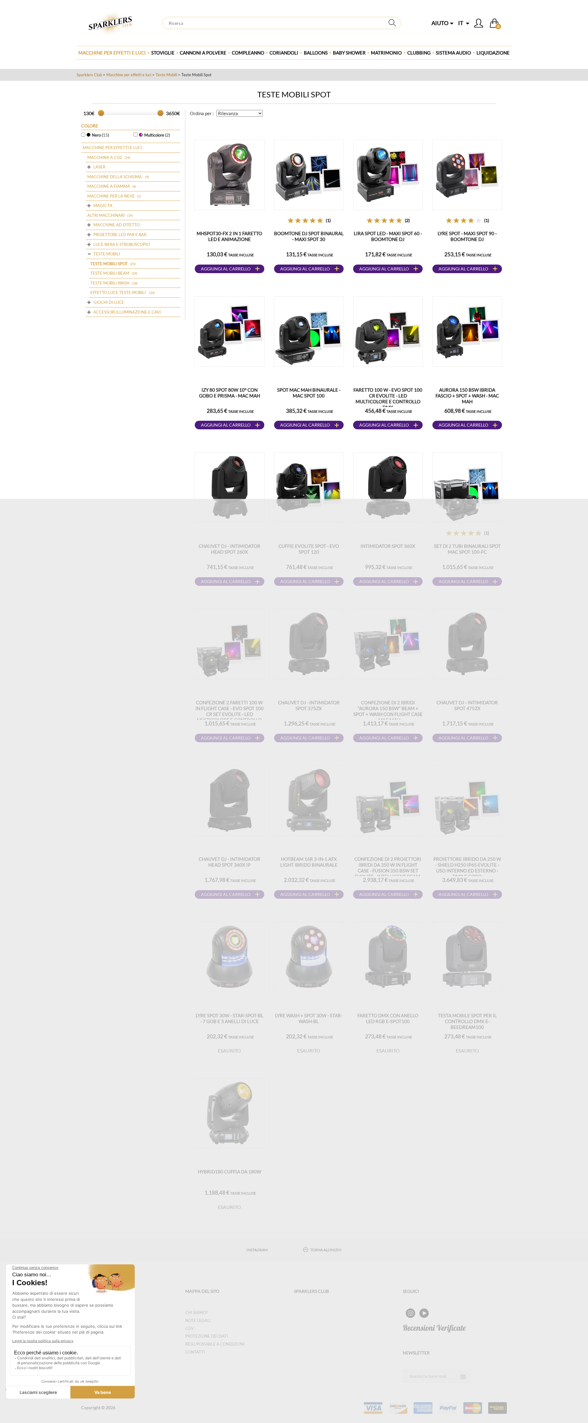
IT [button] (461, 23)
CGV (189, 1328)
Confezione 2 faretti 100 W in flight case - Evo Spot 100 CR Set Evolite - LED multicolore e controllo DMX (229, 714)
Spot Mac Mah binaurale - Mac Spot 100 (309, 392)
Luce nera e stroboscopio (121, 244)
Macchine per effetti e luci (112, 52)
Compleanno (248, 52)
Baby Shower (349, 52)
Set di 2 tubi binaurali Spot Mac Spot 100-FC (467, 549)
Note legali (198, 1320)
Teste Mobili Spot (109, 263)
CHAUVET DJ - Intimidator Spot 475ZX (467, 705)
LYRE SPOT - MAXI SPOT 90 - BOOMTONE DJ (467, 236)
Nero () (100, 135)
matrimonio (386, 52)
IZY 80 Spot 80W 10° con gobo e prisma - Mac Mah (229, 392)
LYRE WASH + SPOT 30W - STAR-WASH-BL (308, 1018)
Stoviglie (163, 52)
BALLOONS (316, 52)
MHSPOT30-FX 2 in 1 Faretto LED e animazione (229, 236)
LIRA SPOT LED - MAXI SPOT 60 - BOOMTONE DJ (388, 236)
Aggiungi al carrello (226, 268)
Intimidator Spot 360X (387, 546)
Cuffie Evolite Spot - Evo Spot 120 (308, 549)
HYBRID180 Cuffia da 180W (229, 1171)
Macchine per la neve (111, 196)
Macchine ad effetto (116, 224)
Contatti (195, 1352)
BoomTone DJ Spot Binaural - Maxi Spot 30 (309, 236)
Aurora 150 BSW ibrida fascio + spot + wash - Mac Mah (467, 395)
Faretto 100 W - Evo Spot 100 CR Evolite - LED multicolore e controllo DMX (387, 398)
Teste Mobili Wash (110, 282)
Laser (99, 166)
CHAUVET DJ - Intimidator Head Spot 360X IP (229, 862)
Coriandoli (284, 52)
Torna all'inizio (325, 1250)
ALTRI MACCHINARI (106, 215)
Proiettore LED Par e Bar (119, 234)
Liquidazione (493, 52)
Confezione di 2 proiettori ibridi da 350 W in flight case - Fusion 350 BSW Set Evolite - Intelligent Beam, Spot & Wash (387, 870)
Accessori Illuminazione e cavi (127, 312)
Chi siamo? (196, 1312)
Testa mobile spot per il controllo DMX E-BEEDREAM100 (467, 1021)
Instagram (257, 1250)
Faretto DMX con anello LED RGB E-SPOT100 (387, 1018)
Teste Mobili (166, 74)
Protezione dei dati (206, 1336)
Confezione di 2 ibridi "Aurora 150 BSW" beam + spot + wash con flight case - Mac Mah (388, 711)
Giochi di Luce (108, 302)
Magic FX (102, 205)
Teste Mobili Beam (109, 273)
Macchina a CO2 (104, 157)
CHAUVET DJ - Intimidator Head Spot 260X (229, 549)
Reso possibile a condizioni (214, 1344)
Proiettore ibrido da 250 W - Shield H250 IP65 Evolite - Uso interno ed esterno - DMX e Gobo (467, 867)
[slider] (101, 113)
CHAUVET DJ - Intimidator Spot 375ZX (309, 705)
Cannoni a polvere (203, 52)
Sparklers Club (89, 74)
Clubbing (419, 52)
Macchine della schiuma (115, 176)
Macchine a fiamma (108, 186)
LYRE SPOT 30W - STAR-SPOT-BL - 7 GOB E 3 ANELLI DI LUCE (229, 1018)
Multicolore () (157, 135)
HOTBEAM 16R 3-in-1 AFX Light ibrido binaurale (308, 862)
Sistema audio (453, 52)
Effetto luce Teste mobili (118, 292)
